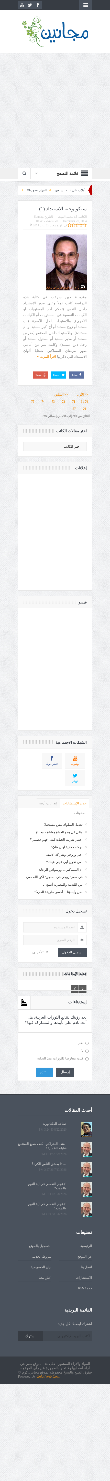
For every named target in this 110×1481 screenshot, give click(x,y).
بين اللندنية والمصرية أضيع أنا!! (61, 884)
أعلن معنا (45, 1278)
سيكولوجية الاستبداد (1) (63, 208)
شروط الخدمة (41, 1256)
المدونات (80, 813)
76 (84, 409)
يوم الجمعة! (31, 190)
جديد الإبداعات (75, 974)
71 (73, 401)
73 (53, 401)
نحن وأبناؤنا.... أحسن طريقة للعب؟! (58, 892)
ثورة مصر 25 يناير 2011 (47, 225)
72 (63, 401)
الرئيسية (86, 1246)
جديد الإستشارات (74, 803)
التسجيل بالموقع (40, 1246)
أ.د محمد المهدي (67, 217)
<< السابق (61, 394)
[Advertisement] (55, 110)
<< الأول (81, 394)
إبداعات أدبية (48, 803)
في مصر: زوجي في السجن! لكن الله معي (54, 877)
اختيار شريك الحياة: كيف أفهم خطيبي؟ (56, 839)
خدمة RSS (85, 1288)
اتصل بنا (86, 1267)
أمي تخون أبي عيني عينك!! (64, 862)
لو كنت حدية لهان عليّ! (67, 847)
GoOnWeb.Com (48, 1376)
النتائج (44, 1072)
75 (32, 401)
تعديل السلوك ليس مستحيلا (63, 825)
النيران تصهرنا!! (57, 190)
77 (74, 409)
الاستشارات (84, 1278)
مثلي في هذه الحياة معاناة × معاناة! (59, 832)
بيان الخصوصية (41, 1267)
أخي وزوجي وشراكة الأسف (64, 854)
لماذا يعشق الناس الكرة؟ (49, 1164)
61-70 (84, 401)
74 (43, 401)
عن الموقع (85, 1256)
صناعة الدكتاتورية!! (53, 1124)
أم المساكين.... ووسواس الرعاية (60, 869)
